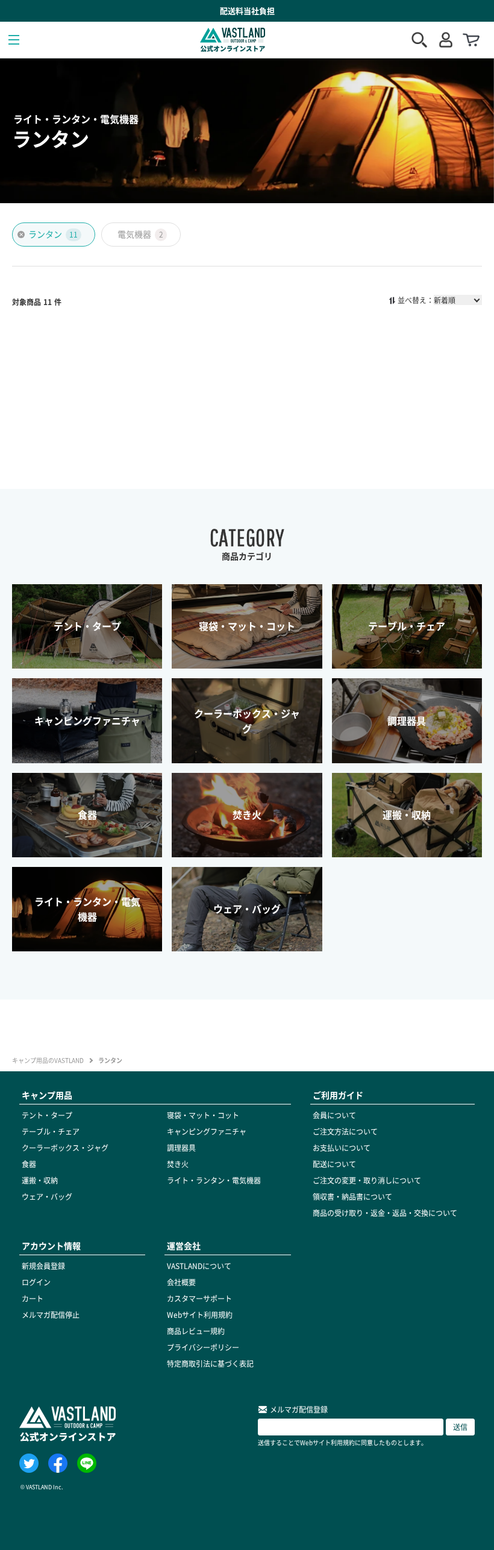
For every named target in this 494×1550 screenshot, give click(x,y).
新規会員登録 (43, 1266)
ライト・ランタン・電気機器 (214, 1180)
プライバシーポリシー (203, 1347)
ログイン (36, 1282)
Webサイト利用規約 (200, 1315)
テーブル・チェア (51, 1131)
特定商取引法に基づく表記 (210, 1363)
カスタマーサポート (199, 1298)
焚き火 (178, 1164)
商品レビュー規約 (196, 1331)
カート (32, 1298)
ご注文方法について (345, 1131)
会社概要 (181, 1282)
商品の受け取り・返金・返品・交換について (385, 1213)
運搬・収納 (40, 1180)
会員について (334, 1115)
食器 (29, 1164)
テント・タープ (47, 1115)
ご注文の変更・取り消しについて (367, 1180)
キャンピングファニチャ (206, 1131)
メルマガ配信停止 (51, 1315)
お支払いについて (341, 1148)
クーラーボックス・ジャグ (65, 1148)
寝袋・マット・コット (203, 1115)
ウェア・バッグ (47, 1196)
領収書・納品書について (352, 1196)
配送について (334, 1164)
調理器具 (181, 1148)
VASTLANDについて (199, 1266)
